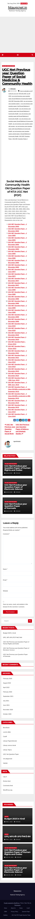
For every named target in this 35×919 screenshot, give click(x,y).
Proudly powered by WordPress (12, 903)
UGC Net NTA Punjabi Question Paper (21, 915)
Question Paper (26, 911)
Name (5, 569)
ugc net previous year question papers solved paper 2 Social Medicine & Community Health (19, 134)
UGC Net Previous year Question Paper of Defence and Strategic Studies (22, 429)
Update (5, 763)
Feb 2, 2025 (9, 821)
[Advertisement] (17, 34)
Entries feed (6, 781)
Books (21, 908)
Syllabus (5, 915)
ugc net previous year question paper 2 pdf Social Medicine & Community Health (20, 106)
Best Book (6, 727)
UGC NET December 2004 (15, 101)
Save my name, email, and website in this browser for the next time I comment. (15, 606)
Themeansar (17, 905)
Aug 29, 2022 (9, 857)
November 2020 (8, 709)
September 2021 (8, 696)
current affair (7, 732)
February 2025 (7, 678)
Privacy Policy (14, 911)
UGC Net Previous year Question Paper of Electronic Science (15, 487)
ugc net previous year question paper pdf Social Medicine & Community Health (19, 116)
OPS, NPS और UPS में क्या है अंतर (12, 637)
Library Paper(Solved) (10, 741)
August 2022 (7, 683)
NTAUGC (13, 89)
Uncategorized (7, 758)
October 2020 (7, 714)
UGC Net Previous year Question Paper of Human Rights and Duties (17, 468)
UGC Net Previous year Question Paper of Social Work (10, 429)
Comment (6, 534)
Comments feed (8, 785)
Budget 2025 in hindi (9, 633)
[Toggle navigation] (18, 55)
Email (5, 580)
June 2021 (6, 705)
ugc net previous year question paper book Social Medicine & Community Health (19, 111)
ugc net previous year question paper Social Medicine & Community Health (20, 121)
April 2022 (6, 687)
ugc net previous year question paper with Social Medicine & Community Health (20, 129)
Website (5, 591)
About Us (13, 908)
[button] (32, 55)
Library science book (9, 745)
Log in (5, 776)
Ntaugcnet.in (17, 7)
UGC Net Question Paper (8, 65)
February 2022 (7, 692)
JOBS (5, 911)
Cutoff (5, 736)
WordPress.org (7, 790)
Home (5, 908)
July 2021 (6, 700)
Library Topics (7, 750)
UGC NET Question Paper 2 (20, 138)
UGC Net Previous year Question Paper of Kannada (15, 506)
